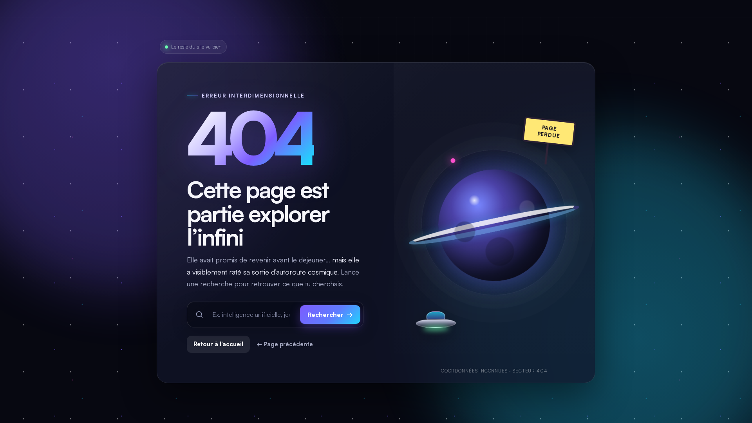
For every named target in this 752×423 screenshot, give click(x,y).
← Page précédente (285, 344)
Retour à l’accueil (218, 344)
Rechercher (330, 314)
